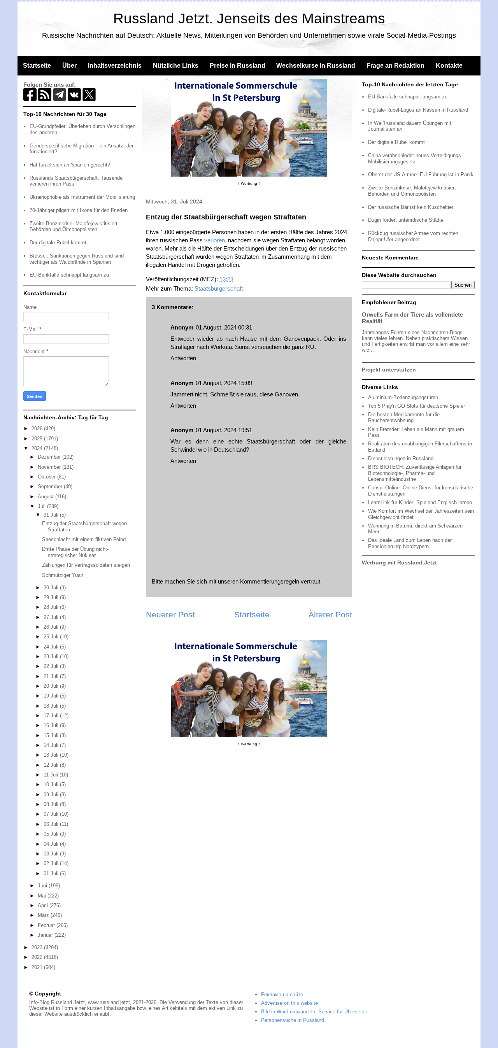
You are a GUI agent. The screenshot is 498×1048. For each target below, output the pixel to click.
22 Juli (52, 666)
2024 (38, 448)
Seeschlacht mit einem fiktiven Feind (84, 539)
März (44, 915)
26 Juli (52, 627)
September (51, 486)
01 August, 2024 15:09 (224, 383)
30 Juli (52, 588)
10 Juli (52, 784)
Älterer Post (330, 614)
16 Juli (52, 725)
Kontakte (449, 65)
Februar (47, 925)
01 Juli (52, 873)
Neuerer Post (170, 614)
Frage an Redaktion (395, 65)
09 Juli (52, 794)
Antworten (183, 358)
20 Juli (52, 686)
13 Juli (52, 755)
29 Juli (52, 597)
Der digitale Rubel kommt (58, 242)
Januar (46, 935)
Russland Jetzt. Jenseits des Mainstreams (249, 18)
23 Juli (52, 656)
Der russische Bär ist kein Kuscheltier (410, 207)
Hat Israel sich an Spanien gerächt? (70, 165)
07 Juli (52, 814)
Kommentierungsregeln (269, 581)
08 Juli (52, 804)
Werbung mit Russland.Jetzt (399, 562)
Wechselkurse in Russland (315, 65)
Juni (43, 886)
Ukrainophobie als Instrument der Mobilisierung (82, 197)
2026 (38, 428)
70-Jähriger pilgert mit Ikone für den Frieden (79, 210)
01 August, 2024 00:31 (224, 327)
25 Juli (52, 637)
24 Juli (52, 647)
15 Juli (52, 735)
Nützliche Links (175, 65)
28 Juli (52, 607)
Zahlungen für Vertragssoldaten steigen (86, 565)
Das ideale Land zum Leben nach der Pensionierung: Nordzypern (410, 543)
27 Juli (52, 617)
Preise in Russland (237, 65)
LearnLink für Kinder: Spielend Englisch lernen (420, 502)
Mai (42, 896)
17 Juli (52, 716)
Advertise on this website (289, 1003)
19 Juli (52, 696)
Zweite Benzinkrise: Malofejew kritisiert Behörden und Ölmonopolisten (73, 227)
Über (69, 65)
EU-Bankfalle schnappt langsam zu (69, 275)
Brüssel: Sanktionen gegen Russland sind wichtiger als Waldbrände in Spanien (77, 259)
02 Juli (52, 863)
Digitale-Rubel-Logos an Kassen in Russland (418, 110)
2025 (38, 439)
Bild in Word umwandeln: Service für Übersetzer (315, 1012)
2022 (38, 957)
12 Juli (52, 765)
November (50, 467)
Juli (42, 506)
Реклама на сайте (282, 994)
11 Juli (52, 775)
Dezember (50, 457)
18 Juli (52, 706)
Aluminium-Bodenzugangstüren (403, 397)
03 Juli (52, 854)
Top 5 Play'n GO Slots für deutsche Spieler (416, 406)
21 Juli (52, 676)
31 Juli (52, 515)
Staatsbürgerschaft (219, 288)
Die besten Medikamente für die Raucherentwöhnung (404, 418)
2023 (38, 947)
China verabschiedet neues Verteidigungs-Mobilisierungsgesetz (415, 158)
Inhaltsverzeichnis (115, 65)
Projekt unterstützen (389, 369)
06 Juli (52, 824)
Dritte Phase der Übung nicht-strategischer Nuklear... (75, 552)
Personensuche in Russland (292, 1020)
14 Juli (52, 745)
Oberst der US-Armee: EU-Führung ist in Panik (420, 174)
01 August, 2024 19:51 (224, 430)
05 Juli (52, 834)
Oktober (47, 477)
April (43, 905)
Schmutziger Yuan (62, 575)
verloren (214, 240)
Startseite (37, 65)
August (46, 496)
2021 (38, 967)
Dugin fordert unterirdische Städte (406, 220)
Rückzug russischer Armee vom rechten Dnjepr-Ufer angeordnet (413, 236)
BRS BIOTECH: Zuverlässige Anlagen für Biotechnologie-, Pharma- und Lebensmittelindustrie (414, 473)
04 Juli (52, 844)
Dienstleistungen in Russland (400, 458)
